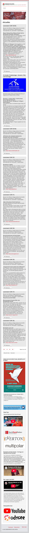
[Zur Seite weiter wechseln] (9, 349)
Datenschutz (16, 527)
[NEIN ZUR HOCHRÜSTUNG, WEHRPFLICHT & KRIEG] (14, 376)
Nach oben (24, 527)
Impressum (10, 527)
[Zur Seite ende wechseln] (12, 349)
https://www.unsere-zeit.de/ (11, 342)
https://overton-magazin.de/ (12, 315)
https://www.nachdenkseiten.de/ (12, 150)
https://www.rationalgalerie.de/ (12, 253)
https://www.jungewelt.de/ (11, 189)
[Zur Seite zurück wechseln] (7, 349)
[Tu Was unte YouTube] (14, 510)
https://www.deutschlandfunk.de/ (13, 221)
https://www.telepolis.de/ (11, 55)
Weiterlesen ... (8, 71)
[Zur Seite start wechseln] (4, 349)
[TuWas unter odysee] (14, 517)
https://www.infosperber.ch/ (11, 285)
